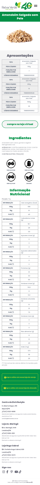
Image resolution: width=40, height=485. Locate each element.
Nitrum (28, 482)
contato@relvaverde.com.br (10, 418)
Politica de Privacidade (21, 481)
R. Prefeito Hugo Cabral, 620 (13, 449)
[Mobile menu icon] (35, 6)
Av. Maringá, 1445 (9, 428)
